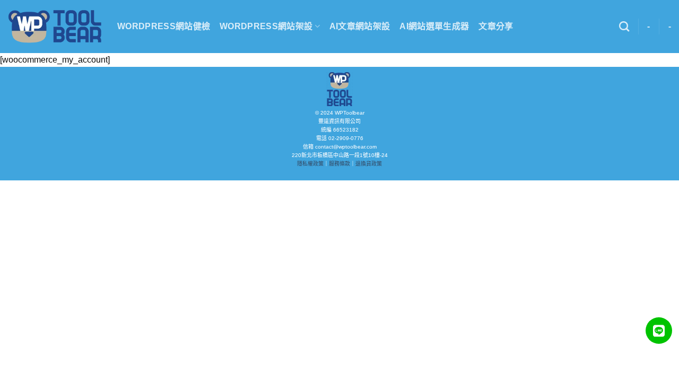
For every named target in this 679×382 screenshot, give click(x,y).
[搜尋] (624, 26)
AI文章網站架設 (359, 26)
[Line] (659, 330)
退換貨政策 (368, 164)
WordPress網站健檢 (163, 26)
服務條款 (339, 164)
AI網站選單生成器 (434, 26)
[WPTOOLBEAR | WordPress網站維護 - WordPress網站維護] (54, 26)
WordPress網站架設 (266, 26)
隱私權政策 (310, 164)
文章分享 (495, 26)
